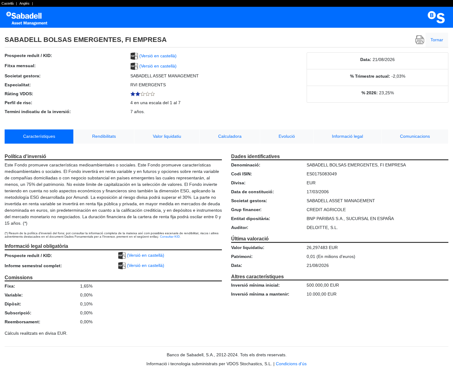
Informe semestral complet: (33, 265)
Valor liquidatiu (167, 136)
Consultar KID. (170, 236)
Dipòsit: (13, 303)
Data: (365, 59)
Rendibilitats (104, 136)
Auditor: (239, 227)
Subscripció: (18, 312)
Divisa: (238, 182)
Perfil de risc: (18, 102)
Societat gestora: (23, 75)
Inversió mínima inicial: (255, 285)
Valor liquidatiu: (247, 247)
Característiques (39, 136)
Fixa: (10, 286)
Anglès (24, 3)
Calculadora (230, 136)
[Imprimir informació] (419, 40)
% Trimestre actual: (370, 76)
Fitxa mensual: (20, 65)
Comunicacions (415, 136)
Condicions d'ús (291, 363)
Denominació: (245, 164)
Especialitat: (18, 84)
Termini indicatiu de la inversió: (38, 111)
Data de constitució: (252, 191)
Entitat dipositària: (250, 218)
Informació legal (347, 136)
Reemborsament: (22, 321)
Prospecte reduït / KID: (28, 55)
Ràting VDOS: (19, 93)
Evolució (287, 136)
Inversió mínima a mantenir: (260, 294)
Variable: (14, 294)
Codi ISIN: (241, 173)
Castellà (8, 3)
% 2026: (369, 92)
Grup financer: (246, 209)
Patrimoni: (242, 256)
